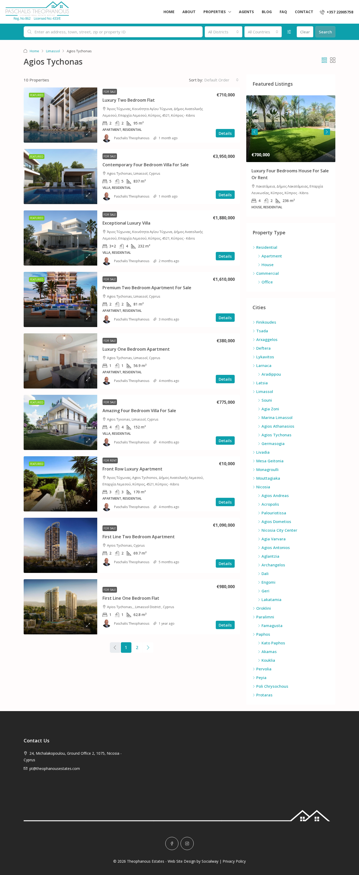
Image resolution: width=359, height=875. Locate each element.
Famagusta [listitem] (272, 625)
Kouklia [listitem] (268, 660)
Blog (267, 11)
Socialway (210, 861)
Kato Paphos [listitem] (273, 642)
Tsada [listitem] (262, 330)
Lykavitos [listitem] (265, 356)
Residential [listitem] (266, 247)
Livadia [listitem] (263, 452)
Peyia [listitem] (261, 677)
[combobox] (223, 31)
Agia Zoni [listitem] (270, 408)
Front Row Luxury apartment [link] (132, 469)
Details (225, 133)
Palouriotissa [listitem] (273, 512)
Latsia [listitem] (262, 382)
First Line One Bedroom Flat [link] (130, 598)
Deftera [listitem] (263, 348)
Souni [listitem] (266, 400)
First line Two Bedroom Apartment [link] (138, 537)
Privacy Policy (234, 861)
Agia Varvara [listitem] (273, 538)
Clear (305, 31)
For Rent (110, 460)
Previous (255, 132)
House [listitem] (267, 264)
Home (169, 11)
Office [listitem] (267, 281)
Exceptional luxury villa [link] (126, 223)
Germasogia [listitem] (273, 443)
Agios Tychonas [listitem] (276, 434)
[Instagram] (187, 843)
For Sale (110, 92)
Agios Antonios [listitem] (275, 547)
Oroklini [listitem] (263, 608)
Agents (246, 11)
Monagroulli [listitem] (267, 469)
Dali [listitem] (265, 573)
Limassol (53, 51)
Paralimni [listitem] (265, 616)
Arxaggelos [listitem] (267, 339)
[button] (324, 60)
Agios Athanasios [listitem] (277, 426)
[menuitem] (336, 12)
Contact (304, 11)
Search (325, 31)
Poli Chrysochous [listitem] (272, 686)
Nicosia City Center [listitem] (279, 530)
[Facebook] (171, 843)
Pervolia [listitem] (263, 668)
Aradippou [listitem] (271, 374)
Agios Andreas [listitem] (275, 495)
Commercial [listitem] (267, 273)
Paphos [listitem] (263, 634)
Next (327, 132)
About (189, 11)
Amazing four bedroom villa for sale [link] (139, 410)
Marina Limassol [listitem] (277, 417)
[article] (290, 156)
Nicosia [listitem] (263, 486)
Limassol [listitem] (264, 391)
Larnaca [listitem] (263, 365)
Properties (214, 11)
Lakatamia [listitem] (271, 599)
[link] (60, 115)
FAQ (283, 11)
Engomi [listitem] (268, 582)
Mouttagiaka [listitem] (268, 478)
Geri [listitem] (265, 590)
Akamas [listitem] (269, 651)
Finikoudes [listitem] (266, 322)
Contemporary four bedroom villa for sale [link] (145, 165)
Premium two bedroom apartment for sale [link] (146, 288)
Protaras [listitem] (264, 694)
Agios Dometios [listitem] (276, 521)
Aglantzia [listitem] (270, 556)
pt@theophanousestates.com (54, 768)
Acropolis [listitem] (270, 504)
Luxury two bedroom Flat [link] (128, 100)
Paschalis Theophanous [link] (131, 138)
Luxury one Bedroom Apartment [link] (136, 349)
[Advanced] (289, 31)
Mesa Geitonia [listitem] (270, 460)
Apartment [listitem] (271, 255)
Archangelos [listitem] (273, 564)
